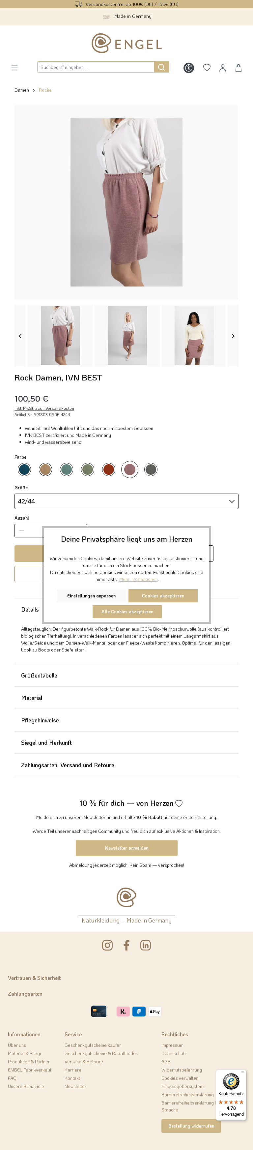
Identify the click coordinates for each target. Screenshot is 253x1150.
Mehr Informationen (138, 579)
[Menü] (242, 1073)
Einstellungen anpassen (91, 595)
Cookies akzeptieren (163, 595)
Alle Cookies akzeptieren (127, 611)
